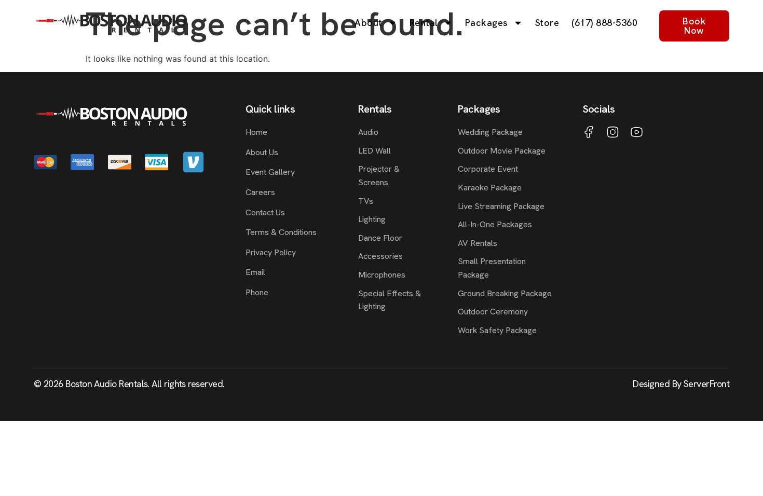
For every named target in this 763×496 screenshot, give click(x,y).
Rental (424, 23)
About (369, 23)
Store (547, 23)
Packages (486, 23)
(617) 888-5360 (604, 23)
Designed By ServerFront (681, 384)
